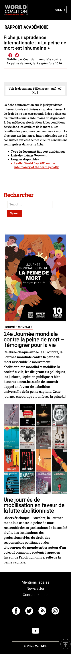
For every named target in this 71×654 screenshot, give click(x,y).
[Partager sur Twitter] (17, 55)
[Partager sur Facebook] (10, 55)
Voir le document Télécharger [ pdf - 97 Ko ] (35, 90)
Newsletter (35, 588)
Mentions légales (35, 582)
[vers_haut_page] (65, 644)
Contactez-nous (35, 595)
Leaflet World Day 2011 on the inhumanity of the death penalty (36, 165)
